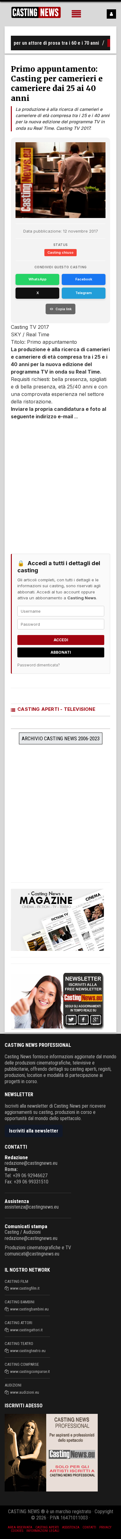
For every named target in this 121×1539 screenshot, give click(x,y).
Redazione (16, 1157)
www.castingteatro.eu (28, 1350)
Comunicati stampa (26, 1226)
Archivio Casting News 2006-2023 (61, 738)
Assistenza (17, 1201)
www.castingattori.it (26, 1330)
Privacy (105, 1527)
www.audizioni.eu (24, 1392)
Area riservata (20, 1527)
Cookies (17, 1531)
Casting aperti (47, 1527)
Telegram (83, 293)
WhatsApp (38, 279)
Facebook (83, 279)
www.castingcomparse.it (30, 1371)
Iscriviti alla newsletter (33, 1131)
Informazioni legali (42, 1531)
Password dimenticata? (38, 665)
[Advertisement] (60, 483)
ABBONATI (61, 652)
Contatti (89, 1527)
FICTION (109, 43)
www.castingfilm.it (25, 1288)
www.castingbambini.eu (29, 1309)
